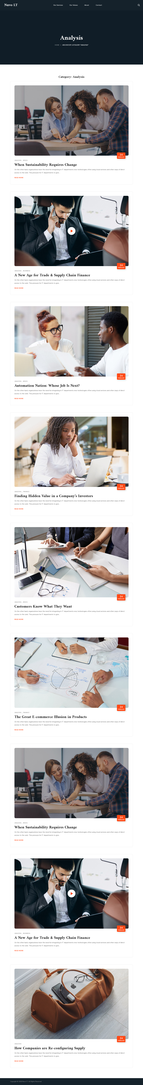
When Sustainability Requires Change (45, 165)
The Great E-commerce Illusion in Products (50, 717)
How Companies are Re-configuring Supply (49, 1048)
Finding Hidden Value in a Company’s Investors (53, 496)
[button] (139, 5)
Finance (26, 492)
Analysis (17, 160)
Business (26, 271)
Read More (18, 178)
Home (57, 45)
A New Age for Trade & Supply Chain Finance (52, 275)
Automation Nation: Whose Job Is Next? (47, 386)
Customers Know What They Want (43, 606)
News (25, 160)
